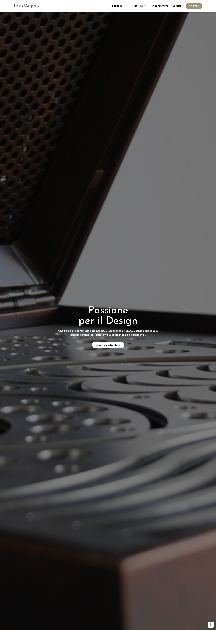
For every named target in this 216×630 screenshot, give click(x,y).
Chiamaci (194, 5)
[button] (119, 6)
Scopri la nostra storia (108, 344)
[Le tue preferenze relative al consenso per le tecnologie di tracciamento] (211, 625)
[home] (26, 6)
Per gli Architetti (159, 5)
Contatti (176, 5)
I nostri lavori (138, 5)
